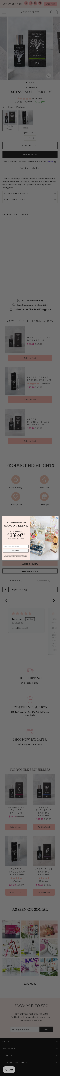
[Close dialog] (57, 518)
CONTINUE (15, 551)
